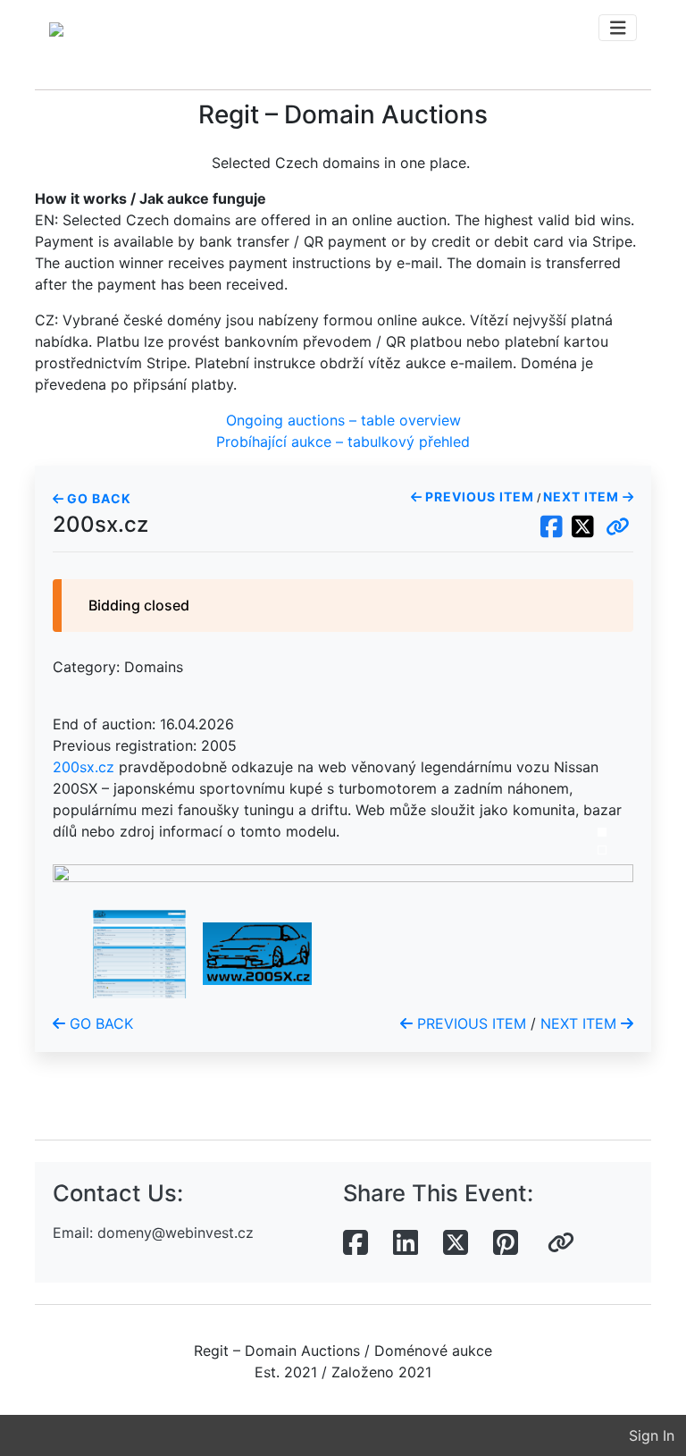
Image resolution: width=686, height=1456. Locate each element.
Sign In (651, 1435)
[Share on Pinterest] (505, 1243)
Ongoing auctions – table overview (343, 420)
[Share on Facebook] (355, 1243)
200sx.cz (83, 767)
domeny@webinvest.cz (175, 1232)
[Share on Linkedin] (405, 1243)
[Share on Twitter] (455, 1243)
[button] (617, 527)
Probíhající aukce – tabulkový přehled (343, 441)
